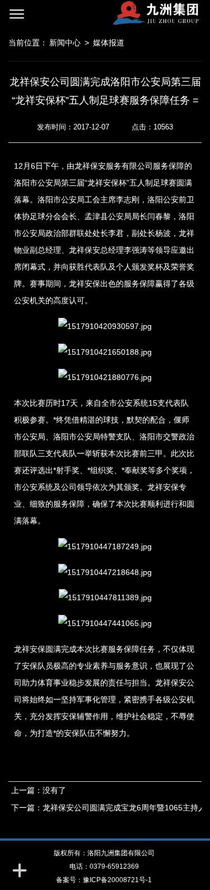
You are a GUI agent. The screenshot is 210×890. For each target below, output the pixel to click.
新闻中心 (65, 42)
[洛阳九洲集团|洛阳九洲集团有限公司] (122, 13)
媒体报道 (108, 42)
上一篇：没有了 (38, 790)
